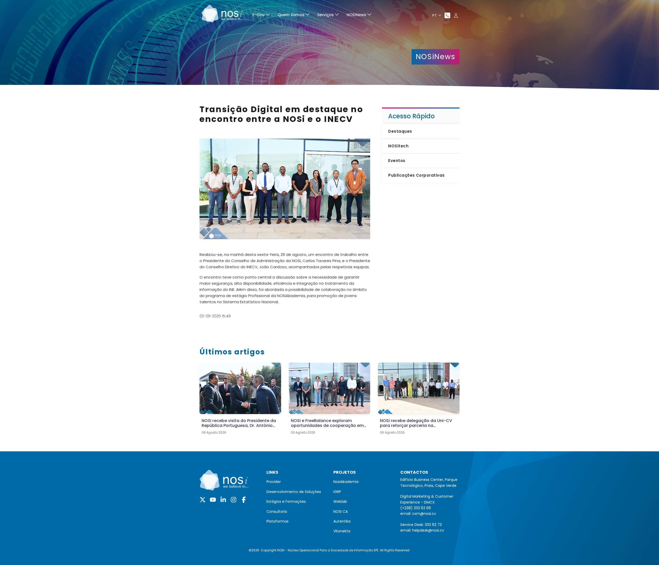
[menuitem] (261, 15)
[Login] (455, 15)
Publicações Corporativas (416, 175)
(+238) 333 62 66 (415, 507)
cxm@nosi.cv (424, 513)
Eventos (396, 160)
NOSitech (398, 146)
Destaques (400, 131)
